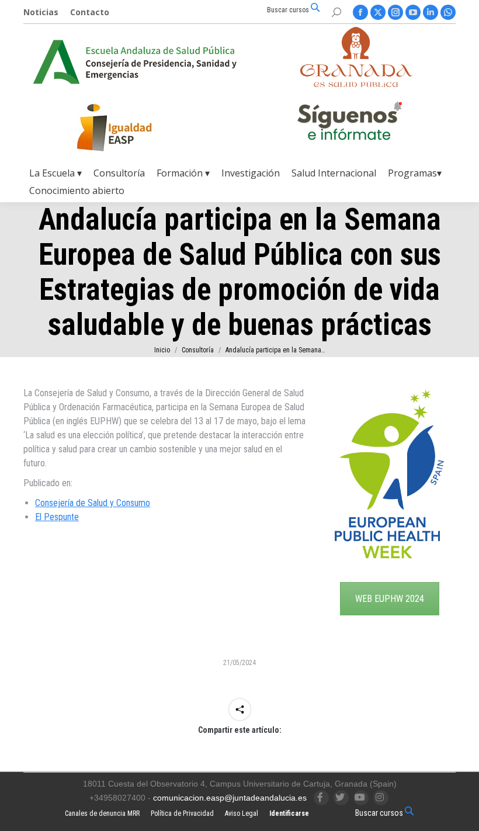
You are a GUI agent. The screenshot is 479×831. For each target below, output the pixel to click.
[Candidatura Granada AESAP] (356, 84)
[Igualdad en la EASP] (133, 127)
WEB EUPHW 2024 (389, 598)
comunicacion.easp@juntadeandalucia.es (230, 797)
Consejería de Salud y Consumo (92, 502)
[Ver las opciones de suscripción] (349, 123)
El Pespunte (57, 516)
